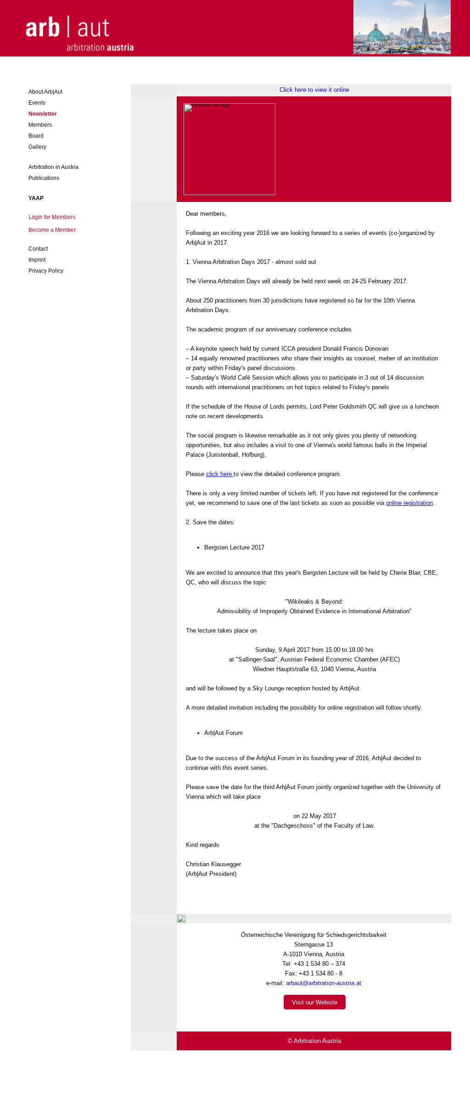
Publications (43, 178)
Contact (38, 249)
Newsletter (42, 114)
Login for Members (51, 217)
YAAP (36, 198)
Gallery (37, 147)
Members (40, 125)
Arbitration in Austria (53, 167)
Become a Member (52, 230)
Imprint (36, 260)
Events (36, 103)
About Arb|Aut (45, 92)
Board (36, 136)
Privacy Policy (45, 271)
